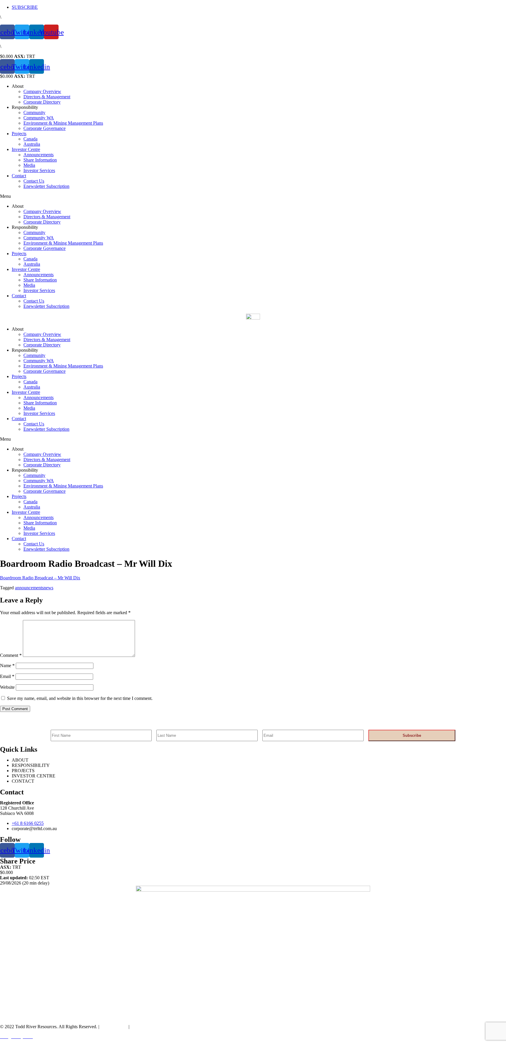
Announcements (38, 154)
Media (29, 165)
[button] (253, 196)
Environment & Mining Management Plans (63, 123)
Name (7, 665)
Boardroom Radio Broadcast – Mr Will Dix (40, 577)
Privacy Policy (113, 1026)
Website (7, 687)
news (48, 587)
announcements (29, 587)
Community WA (38, 117)
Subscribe (412, 735)
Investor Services (39, 170)
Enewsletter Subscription (46, 186)
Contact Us (33, 180)
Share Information (40, 159)
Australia (31, 144)
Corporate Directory (42, 101)
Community (34, 112)
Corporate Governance (44, 128)
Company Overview (42, 91)
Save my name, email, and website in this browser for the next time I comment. (80, 698)
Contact (19, 175)
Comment (11, 655)
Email (7, 676)
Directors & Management (46, 96)
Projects (19, 133)
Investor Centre (26, 149)
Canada (30, 138)
